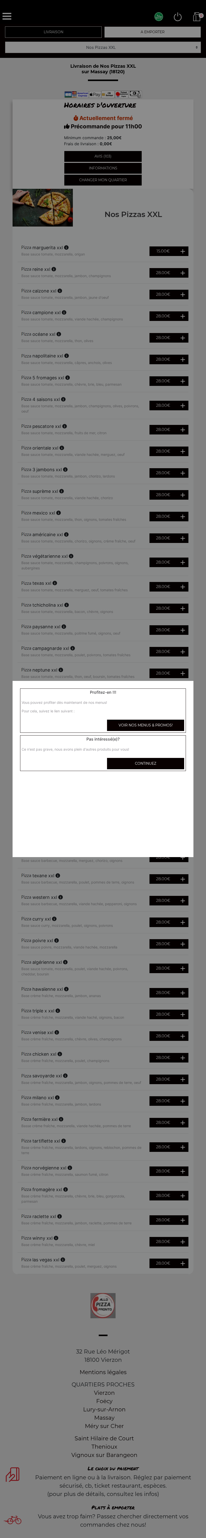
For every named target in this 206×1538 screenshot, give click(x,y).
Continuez (145, 763)
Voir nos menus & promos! (146, 725)
